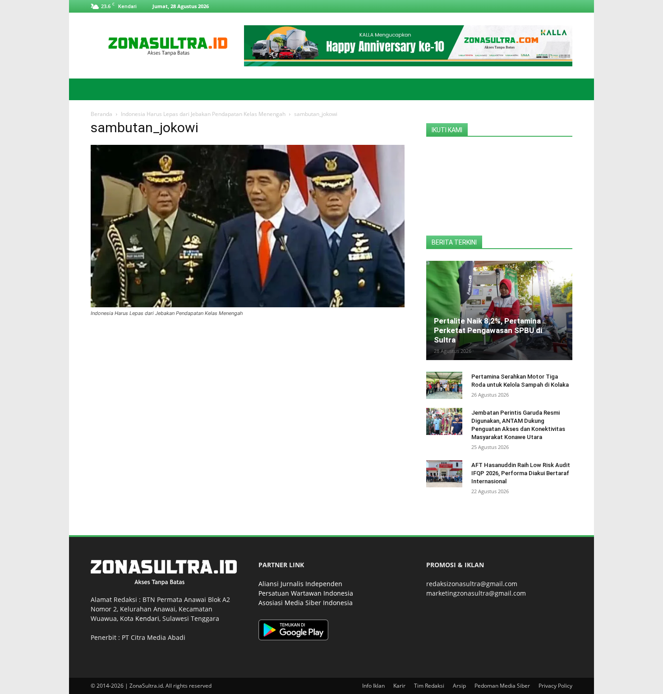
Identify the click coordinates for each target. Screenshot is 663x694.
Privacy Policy (555, 685)
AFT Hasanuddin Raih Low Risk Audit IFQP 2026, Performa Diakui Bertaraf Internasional (520, 473)
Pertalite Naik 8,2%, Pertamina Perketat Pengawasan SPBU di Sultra (488, 330)
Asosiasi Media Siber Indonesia (305, 602)
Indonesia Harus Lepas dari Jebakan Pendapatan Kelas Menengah (203, 114)
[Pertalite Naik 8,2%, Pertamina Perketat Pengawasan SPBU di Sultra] (499, 310)
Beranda (101, 114)
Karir (399, 685)
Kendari (147, 618)
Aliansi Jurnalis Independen (300, 583)
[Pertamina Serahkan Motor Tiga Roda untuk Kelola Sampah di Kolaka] (444, 385)
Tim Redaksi (429, 685)
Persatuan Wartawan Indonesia (305, 593)
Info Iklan (373, 685)
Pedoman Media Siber (502, 685)
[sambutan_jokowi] (248, 305)
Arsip (459, 685)
